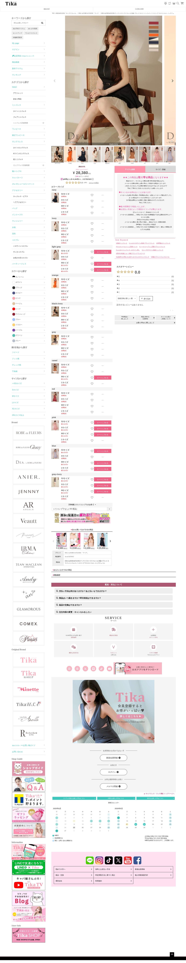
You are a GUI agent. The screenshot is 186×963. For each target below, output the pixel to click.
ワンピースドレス (31, 33)
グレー (18, 341)
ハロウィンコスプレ (20, 246)
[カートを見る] (183, 2)
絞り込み (147, 298)
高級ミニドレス (122, 243)
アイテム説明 (130, 169)
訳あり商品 (17, 99)
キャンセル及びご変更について (165, 318)
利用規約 (98, 881)
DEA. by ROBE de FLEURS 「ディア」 (89, 13)
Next (172, 81)
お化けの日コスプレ (20, 258)
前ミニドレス (18, 159)
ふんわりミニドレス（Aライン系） (128, 250)
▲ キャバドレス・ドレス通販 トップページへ (159, 793)
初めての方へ (60, 869)
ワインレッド (20, 314)
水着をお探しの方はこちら (116, 798)
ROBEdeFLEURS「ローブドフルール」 (66, 13)
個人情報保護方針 (141, 875)
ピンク (18, 298)
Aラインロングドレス (21, 153)
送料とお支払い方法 (102, 869)
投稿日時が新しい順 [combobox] (125, 298)
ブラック (19, 288)
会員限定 (153, 636)
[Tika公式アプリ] (138, 668)
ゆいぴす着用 (32, 28)
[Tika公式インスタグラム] (69, 668)
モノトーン (20, 277)
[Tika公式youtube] (110, 668)
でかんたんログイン (153, 654)
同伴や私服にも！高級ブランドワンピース (131, 253)
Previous (54, 81)
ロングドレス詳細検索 (21, 165)
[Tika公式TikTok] (101, 668)
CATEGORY (139, 9)
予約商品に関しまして (124, 318)
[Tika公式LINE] (93, 668)
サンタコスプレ (19, 252)
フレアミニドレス (19, 117)
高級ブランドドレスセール (160, 257)
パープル (19, 330)
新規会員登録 (112, 758)
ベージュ (19, 303)
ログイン (112, 772)
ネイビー (19, 293)
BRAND (47, 9)
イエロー (19, 325)
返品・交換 (60, 875)
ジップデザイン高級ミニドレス (153, 250)
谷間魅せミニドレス (163, 243)
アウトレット (18, 93)
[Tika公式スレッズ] (77, 668)
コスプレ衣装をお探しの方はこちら (74, 798)
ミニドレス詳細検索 (20, 123)
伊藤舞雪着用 (17, 37)
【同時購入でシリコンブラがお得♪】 (82, 505)
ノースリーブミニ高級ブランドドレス (152, 246)
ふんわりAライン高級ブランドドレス (142, 243)
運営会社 (59, 881)
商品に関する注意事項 (145, 318)
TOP (53, 13)
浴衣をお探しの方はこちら (155, 798)
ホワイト (19, 282)
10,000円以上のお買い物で (74, 636)
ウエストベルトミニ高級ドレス (127, 246)
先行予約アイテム (19, 28)
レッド (18, 309)
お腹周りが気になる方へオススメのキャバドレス (133, 257)
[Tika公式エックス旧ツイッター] (85, 668)
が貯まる (113, 654)
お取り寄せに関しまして (145, 323)
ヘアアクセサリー (19, 202)
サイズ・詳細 (160, 169)
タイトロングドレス (20, 148)
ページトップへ (172, 954)
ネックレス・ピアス (20, 196)
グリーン (19, 335)
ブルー (18, 319)
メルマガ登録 (112, 786)
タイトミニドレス (19, 111)
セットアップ (17, 33)
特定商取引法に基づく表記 (105, 875)
